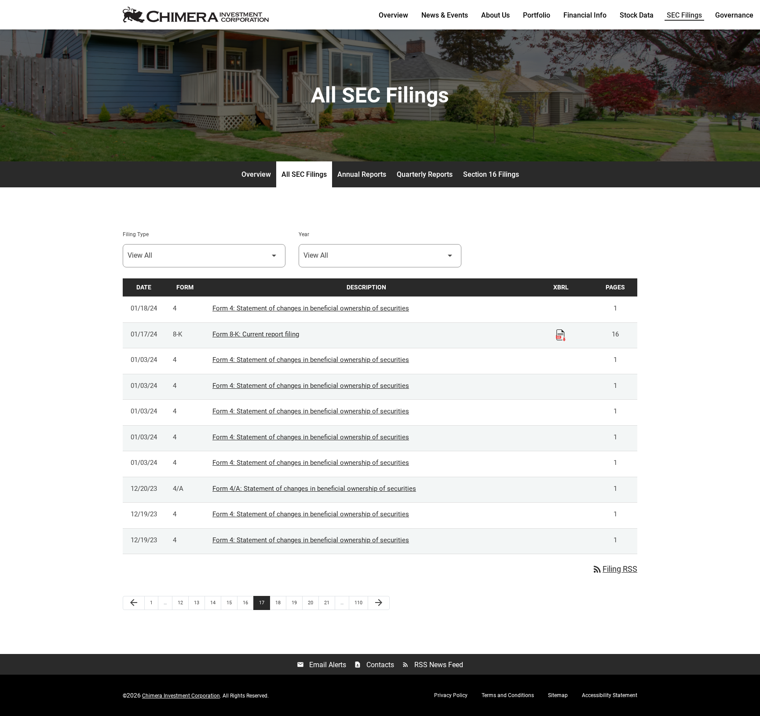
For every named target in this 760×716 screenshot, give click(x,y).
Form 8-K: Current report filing (255, 334)
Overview (393, 15)
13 (199, 602)
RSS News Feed (432, 665)
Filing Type (136, 234)
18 (280, 602)
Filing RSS (614, 569)
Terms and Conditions (508, 695)
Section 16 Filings (491, 174)
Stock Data (637, 15)
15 (231, 602)
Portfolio (536, 15)
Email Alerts (321, 665)
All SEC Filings (304, 174)
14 (215, 602)
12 (182, 602)
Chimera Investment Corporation (181, 696)
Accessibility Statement (609, 695)
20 (312, 602)
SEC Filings (684, 15)
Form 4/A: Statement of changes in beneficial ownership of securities (314, 489)
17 (264, 602)
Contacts (374, 665)
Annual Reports (361, 174)
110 (359, 602)
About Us (495, 15)
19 (296, 602)
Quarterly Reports (425, 174)
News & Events (444, 15)
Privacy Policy (451, 695)
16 (247, 602)
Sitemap (558, 695)
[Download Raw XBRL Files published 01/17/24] (560, 334)
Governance (734, 15)
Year (304, 234)
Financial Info (585, 15)
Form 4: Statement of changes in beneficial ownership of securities (310, 308)
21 (329, 602)
